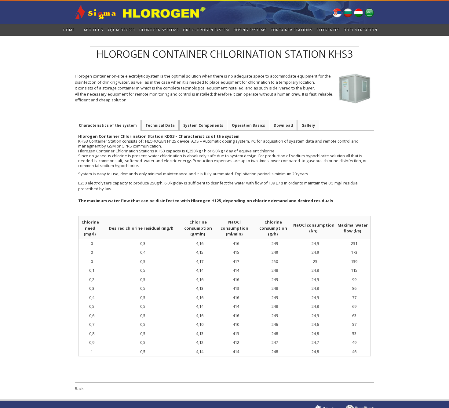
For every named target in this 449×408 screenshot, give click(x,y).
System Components (203, 125)
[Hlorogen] (140, 16)
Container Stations (291, 29)
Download (283, 125)
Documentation (360, 29)
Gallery (308, 125)
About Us (93, 29)
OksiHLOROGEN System (206, 29)
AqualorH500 (121, 29)
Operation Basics (248, 125)
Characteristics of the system (108, 125)
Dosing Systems (249, 29)
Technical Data (160, 125)
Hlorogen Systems (159, 29)
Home (69, 29)
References (327, 29)
